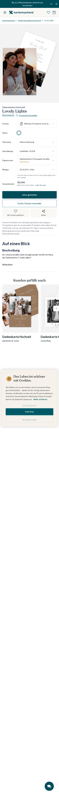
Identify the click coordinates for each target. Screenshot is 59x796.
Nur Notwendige (29, 420)
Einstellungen (29, 405)
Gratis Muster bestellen (30, 203)
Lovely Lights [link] (49, 20)
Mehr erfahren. (41, 399)
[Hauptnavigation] (4, 12)
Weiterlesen (7, 264)
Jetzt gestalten (29, 194)
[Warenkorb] (54, 12)
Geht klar (29, 412)
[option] (19, 133)
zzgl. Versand (40, 185)
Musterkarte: (19, 115)
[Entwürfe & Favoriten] (48, 12)
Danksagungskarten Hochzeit (29, 20)
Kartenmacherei (8, 20)
